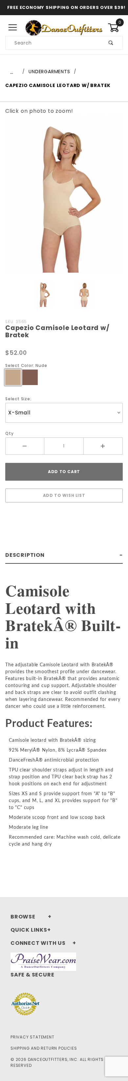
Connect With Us (38, 943)
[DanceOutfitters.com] (64, 27)
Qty (9, 433)
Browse (23, 916)
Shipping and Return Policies (44, 1048)
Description (25, 555)
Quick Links (29, 930)
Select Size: (18, 399)
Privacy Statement (32, 1037)
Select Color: (26, 365)
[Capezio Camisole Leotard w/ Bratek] (64, 197)
